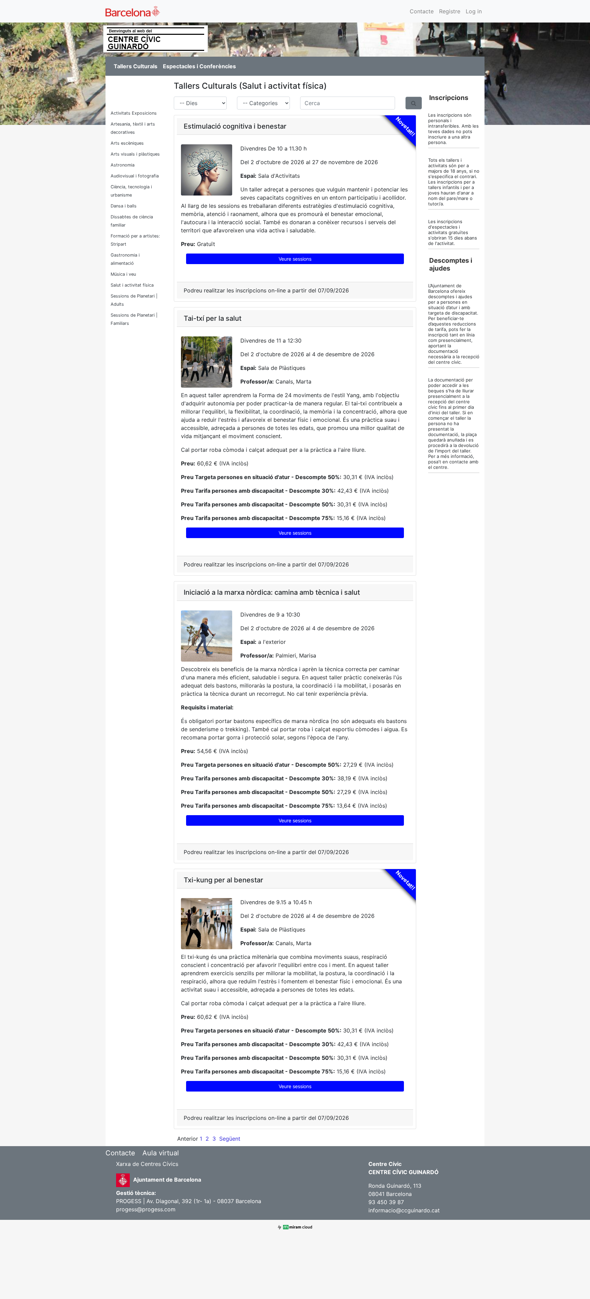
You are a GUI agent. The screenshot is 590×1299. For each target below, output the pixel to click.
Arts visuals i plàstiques (135, 154)
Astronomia (123, 165)
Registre (449, 11)
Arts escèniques (127, 143)
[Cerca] (413, 103)
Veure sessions (295, 259)
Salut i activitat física (132, 285)
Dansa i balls (124, 205)
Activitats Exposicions (134, 113)
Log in (474, 11)
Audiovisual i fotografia (135, 175)
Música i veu (123, 274)
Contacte (422, 11)
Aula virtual (160, 1153)
